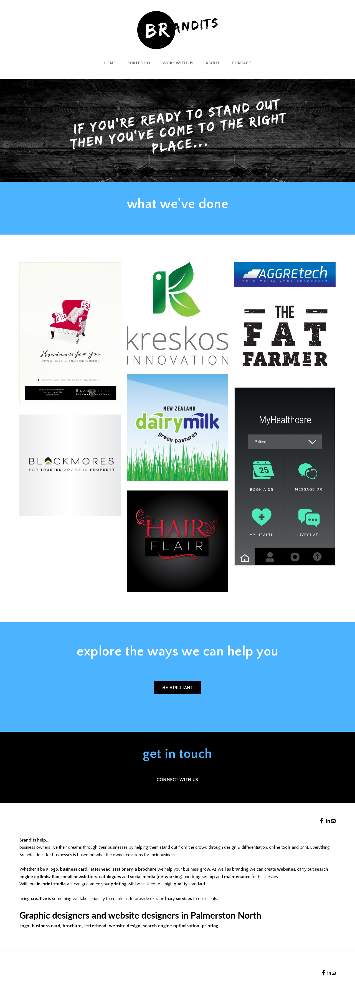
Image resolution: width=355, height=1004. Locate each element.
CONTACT (242, 63)
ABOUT (213, 63)
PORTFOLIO (139, 63)
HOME (110, 63)
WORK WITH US (178, 63)
